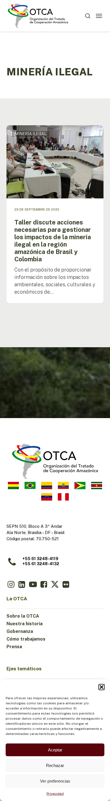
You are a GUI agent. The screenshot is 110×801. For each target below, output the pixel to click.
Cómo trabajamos (25, 639)
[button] (101, 687)
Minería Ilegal (31, 134)
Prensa (14, 646)
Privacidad (55, 794)
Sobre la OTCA (22, 616)
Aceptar (55, 749)
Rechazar (55, 765)
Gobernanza (19, 631)
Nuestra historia (24, 623)
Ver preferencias (55, 781)
